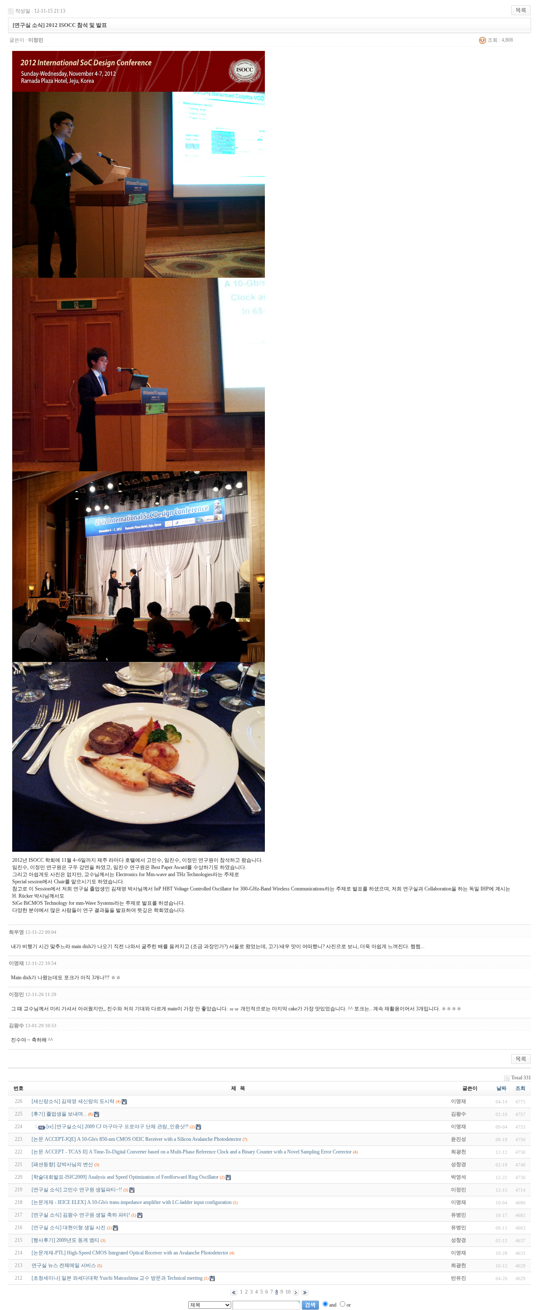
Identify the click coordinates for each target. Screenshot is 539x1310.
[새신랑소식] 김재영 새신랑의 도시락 (73, 1101)
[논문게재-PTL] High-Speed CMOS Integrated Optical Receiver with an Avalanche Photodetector (130, 1253)
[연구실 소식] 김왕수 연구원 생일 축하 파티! (81, 1215)
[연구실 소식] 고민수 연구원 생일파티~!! (77, 1190)
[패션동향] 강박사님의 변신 (62, 1164)
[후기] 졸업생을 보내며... (59, 1114)
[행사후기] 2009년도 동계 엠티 (65, 1240)
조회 (520, 1088)
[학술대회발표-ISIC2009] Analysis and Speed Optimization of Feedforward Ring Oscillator (125, 1177)
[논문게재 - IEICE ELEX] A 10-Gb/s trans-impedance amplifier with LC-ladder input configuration (132, 1202)
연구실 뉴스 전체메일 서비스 (64, 1265)
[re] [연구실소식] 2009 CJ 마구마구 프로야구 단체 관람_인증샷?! (117, 1126)
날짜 (501, 1088)
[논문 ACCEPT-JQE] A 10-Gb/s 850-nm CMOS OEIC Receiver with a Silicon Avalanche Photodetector (136, 1139)
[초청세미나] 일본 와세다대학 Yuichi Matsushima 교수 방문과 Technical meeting (117, 1278)
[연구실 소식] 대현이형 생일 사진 (69, 1227)
